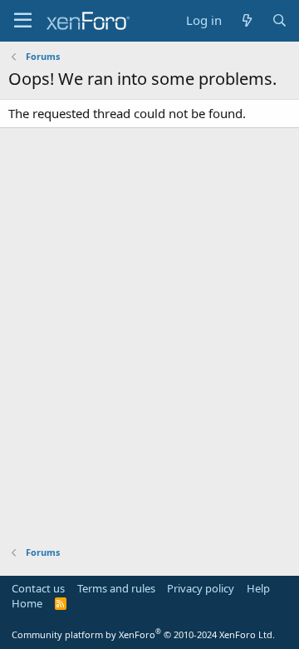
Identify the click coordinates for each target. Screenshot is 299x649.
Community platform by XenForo (143, 634)
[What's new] (246, 20)
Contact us (38, 588)
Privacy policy (200, 588)
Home (27, 603)
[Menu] (22, 21)
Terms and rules (116, 588)
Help (258, 588)
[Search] (279, 20)
